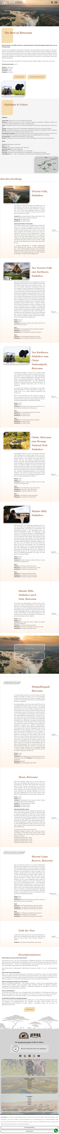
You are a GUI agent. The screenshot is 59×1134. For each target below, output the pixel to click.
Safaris (29, 1064)
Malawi (29, 1088)
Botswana (29, 1083)
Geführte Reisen (29, 1069)
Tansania (29, 1099)
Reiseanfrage (29, 1009)
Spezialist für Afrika (24, 1042)
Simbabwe (29, 1085)
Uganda (29, 1102)
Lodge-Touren (29, 1067)
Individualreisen (29, 1063)
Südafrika (29, 1080)
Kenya (29, 1098)
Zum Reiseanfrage (29, 648)
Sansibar (29, 1101)
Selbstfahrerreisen (29, 1072)
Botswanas (44, 968)
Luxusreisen (29, 1073)
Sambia (29, 1086)
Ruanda (29, 1104)
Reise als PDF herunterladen (37, 76)
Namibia (29, 1082)
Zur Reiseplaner (29, 656)
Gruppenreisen (29, 1066)
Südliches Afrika (30, 1079)
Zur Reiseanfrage (19, 76)
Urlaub (29, 1061)
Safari (7, 974)
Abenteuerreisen (29, 1070)
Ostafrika (29, 1096)
